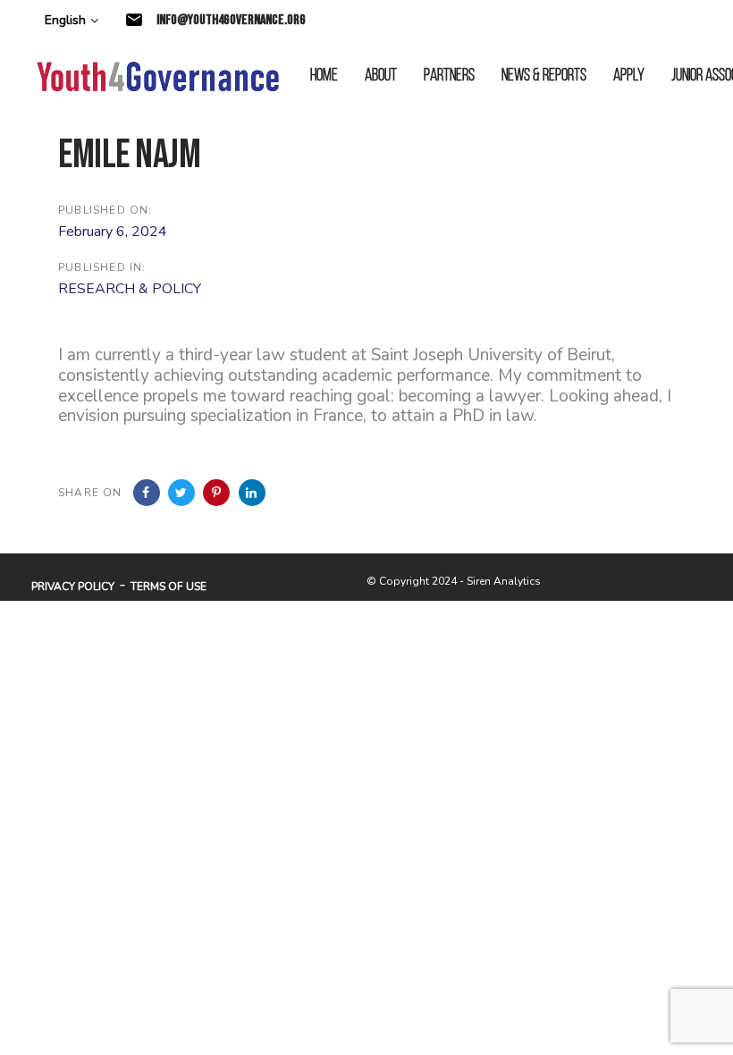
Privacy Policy (72, 586)
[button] (71, 21)
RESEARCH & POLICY (129, 289)
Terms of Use (168, 586)
